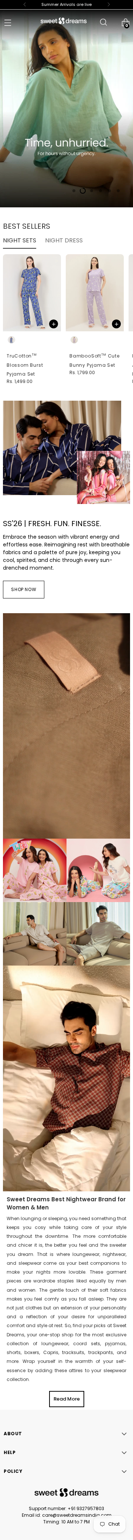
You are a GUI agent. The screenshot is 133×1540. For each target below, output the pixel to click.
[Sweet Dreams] (63, 20)
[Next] (108, 4)
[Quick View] (53, 324)
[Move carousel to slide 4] (100, 190)
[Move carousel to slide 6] (118, 190)
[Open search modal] (103, 22)
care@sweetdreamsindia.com (77, 1515)
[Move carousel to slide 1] (73, 190)
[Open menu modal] (7, 22)
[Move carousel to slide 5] (109, 190)
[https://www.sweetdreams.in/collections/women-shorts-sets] (66, 107)
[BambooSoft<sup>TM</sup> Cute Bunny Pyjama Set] (95, 292)
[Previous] (25, 4)
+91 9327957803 (86, 1508)
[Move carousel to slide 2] (82, 190)
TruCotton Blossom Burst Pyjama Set (25, 365)
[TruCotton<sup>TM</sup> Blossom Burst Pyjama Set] (32, 292)
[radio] (11, 340)
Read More (67, 1398)
